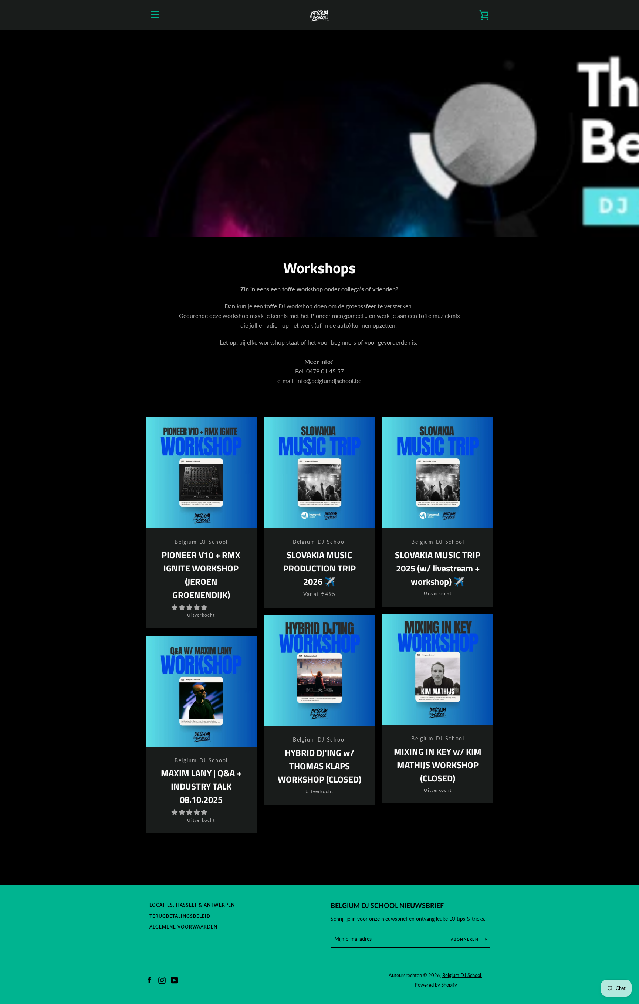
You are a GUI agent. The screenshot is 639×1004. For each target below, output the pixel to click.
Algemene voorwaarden (183, 927)
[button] (190, 607)
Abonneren (465, 939)
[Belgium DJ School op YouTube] (174, 979)
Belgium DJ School (462, 975)
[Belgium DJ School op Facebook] (149, 979)
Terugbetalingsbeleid (179, 916)
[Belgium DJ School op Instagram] (162, 979)
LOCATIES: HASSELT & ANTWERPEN (192, 905)
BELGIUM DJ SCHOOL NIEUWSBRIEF (387, 905)
